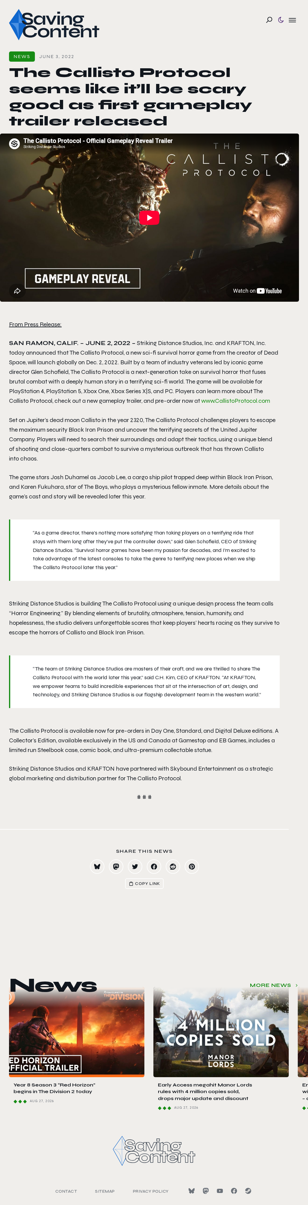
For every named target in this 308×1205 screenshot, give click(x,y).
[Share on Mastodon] (116, 866)
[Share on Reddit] (173, 866)
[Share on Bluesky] (97, 866)
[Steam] (248, 1191)
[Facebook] (234, 1191)
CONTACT (66, 1191)
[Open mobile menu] (292, 19)
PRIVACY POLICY (151, 1191)
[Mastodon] (206, 1191)
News (22, 56)
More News (270, 985)
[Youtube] (220, 1191)
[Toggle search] (269, 19)
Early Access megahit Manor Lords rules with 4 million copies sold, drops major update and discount (205, 1091)
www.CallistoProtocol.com (235, 401)
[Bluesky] (191, 1191)
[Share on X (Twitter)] (135, 866)
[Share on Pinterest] (192, 866)
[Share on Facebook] (154, 866)
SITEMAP (105, 1191)
